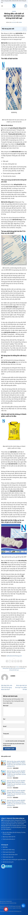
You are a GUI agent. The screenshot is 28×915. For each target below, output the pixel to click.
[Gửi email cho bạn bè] (15, 661)
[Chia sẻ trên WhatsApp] (7, 661)
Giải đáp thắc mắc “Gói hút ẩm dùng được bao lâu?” (6, 687)
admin (20, 22)
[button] (2, 6)
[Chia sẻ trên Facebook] (9, 661)
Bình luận (6, 705)
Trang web (6, 733)
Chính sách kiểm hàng (8, 849)
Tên (4, 719)
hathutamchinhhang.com (14, 656)
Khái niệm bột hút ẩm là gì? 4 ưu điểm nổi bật (21, 687)
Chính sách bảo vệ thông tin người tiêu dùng (14, 859)
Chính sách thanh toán (9, 852)
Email (5, 726)
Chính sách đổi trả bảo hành (10, 854)
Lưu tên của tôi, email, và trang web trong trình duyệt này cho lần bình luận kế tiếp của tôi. (14, 743)
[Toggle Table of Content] (23, 29)
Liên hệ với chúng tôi (8, 862)
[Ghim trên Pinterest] (18, 661)
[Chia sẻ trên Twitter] (12, 661)
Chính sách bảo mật (8, 857)
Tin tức (14, 11)
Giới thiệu (5, 847)
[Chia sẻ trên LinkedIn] (21, 661)
